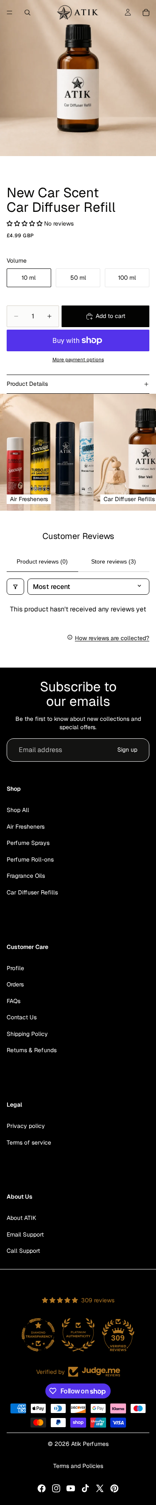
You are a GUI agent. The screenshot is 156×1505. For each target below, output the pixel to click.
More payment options (78, 359)
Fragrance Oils (26, 875)
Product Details (27, 383)
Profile (15, 968)
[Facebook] (42, 1488)
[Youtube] (71, 1488)
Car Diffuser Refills (32, 892)
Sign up (127, 749)
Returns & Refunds (32, 1050)
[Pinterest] (114, 1488)
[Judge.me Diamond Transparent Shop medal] (38, 1334)
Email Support (25, 1234)
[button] (25, 223)
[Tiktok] (85, 1488)
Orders (15, 984)
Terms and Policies (78, 1466)
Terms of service (29, 1142)
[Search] (27, 12)
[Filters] (15, 587)
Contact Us (22, 1017)
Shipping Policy (27, 1034)
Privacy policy (26, 1126)
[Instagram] (56, 1488)
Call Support (23, 1250)
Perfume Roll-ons (30, 859)
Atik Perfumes (90, 1444)
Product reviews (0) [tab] (42, 561)
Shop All (18, 810)
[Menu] (9, 12)
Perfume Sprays (28, 843)
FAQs (13, 1001)
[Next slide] (139, 452)
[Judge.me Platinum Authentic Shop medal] (78, 1334)
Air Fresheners (26, 826)
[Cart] (146, 12)
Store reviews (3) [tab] (113, 561)
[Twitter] (100, 1488)
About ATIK (21, 1218)
